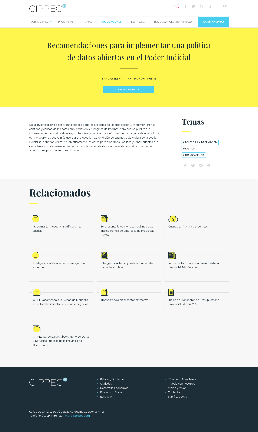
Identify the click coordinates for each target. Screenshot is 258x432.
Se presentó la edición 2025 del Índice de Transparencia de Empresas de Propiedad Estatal (127, 231)
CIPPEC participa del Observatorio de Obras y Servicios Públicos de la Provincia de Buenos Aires (61, 341)
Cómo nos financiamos (182, 379)
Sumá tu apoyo (177, 396)
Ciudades (106, 383)
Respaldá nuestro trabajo (173, 21)
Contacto (174, 392)
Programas (66, 21)
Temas (87, 21)
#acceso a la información (200, 142)
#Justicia (189, 148)
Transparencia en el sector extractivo (124, 299)
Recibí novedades (213, 21)
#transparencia (193, 155)
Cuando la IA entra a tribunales (188, 226)
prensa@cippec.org (77, 415)
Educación (106, 396)
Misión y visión (177, 387)
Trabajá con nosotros (181, 383)
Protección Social (111, 392)
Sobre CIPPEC (40, 21)
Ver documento (128, 89)
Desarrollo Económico (114, 387)
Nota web (138, 21)
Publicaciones (111, 21)
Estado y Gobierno (112, 379)
